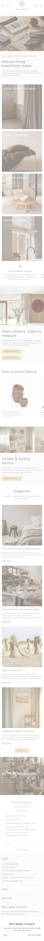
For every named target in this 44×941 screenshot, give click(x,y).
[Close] (40, 920)
